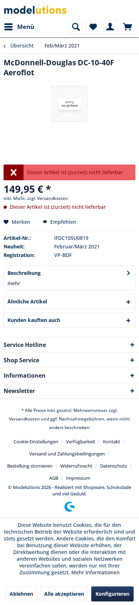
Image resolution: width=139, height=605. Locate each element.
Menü (25, 26)
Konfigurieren (112, 593)
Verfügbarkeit (80, 441)
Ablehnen (21, 593)
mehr (13, 283)
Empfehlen (62, 221)
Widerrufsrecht (76, 466)
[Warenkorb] (127, 27)
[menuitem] (19, 27)
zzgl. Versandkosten (47, 198)
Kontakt (111, 441)
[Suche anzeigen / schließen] (75, 27)
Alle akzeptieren (64, 593)
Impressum (78, 478)
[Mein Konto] (110, 27)
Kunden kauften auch (33, 320)
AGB (53, 478)
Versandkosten (24, 419)
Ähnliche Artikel (27, 301)
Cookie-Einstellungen (36, 441)
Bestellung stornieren (29, 466)
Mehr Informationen (95, 572)
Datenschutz (113, 466)
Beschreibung (24, 272)
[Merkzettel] (93, 27)
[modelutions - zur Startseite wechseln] (36, 10)
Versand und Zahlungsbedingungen (67, 453)
